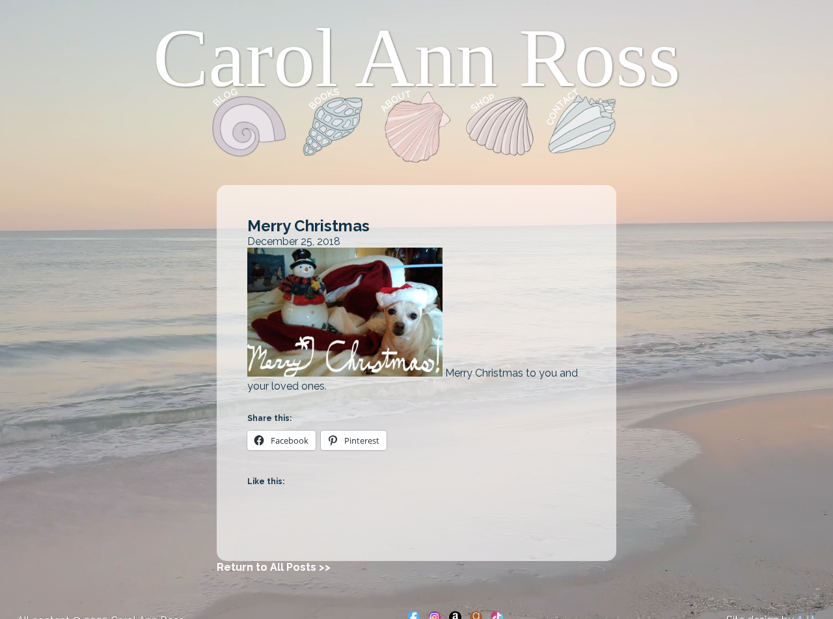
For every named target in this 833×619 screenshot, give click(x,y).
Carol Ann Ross (417, 58)
